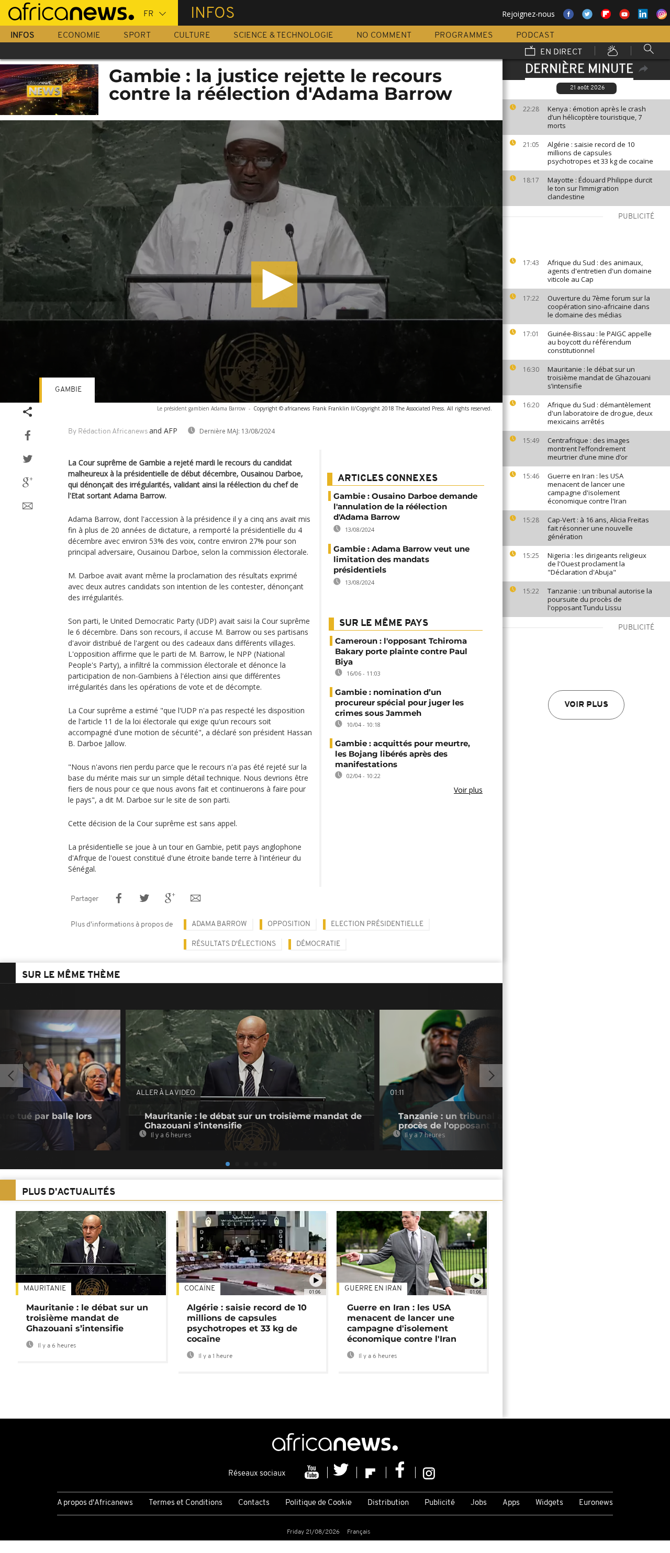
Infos (22, 35)
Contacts (254, 1503)
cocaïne (199, 1289)
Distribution (388, 1503)
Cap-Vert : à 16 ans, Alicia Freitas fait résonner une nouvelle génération (598, 528)
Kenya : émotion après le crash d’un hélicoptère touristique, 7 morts (597, 117)
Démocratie (318, 944)
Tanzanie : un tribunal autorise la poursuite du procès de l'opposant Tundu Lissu (600, 599)
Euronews (596, 1503)
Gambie (68, 390)
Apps (511, 1503)
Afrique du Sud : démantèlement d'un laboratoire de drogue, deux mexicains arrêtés (600, 413)
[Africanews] (67, 10)
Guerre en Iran (373, 1289)
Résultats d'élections (234, 944)
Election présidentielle (377, 924)
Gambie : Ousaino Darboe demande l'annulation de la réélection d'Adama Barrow (405, 506)
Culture (192, 35)
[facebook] (401, 1472)
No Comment (383, 35)
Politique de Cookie (318, 1503)
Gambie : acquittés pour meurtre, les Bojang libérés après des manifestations (402, 753)
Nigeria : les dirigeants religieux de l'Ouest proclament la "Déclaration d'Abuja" (597, 563)
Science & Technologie (283, 35)
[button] (274, 284)
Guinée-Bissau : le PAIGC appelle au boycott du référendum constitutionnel (600, 342)
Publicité (440, 1503)
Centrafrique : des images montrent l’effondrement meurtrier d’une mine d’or (589, 448)
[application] (251, 261)
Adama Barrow (219, 924)
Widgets (549, 1503)
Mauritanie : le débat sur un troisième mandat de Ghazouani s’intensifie (599, 377)
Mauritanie (45, 1289)
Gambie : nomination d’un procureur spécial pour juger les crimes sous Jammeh (399, 702)
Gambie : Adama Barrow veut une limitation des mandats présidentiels (401, 559)
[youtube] (313, 1472)
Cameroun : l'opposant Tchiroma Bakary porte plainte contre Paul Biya (401, 651)
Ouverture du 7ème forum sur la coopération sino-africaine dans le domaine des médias (599, 306)
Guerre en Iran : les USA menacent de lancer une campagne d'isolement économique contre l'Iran (587, 488)
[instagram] (429, 1472)
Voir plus (586, 705)
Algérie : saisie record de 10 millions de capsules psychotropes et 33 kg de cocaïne (600, 152)
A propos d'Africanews (95, 1503)
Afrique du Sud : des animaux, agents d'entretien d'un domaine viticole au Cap (600, 270)
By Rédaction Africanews (108, 432)
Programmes (463, 35)
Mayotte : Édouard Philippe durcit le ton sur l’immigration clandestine (600, 188)
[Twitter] (342, 1472)
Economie (79, 35)
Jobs (479, 1503)
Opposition (288, 924)
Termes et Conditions (185, 1503)
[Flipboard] (371, 1472)
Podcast (535, 35)
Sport (137, 35)
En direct (560, 52)
